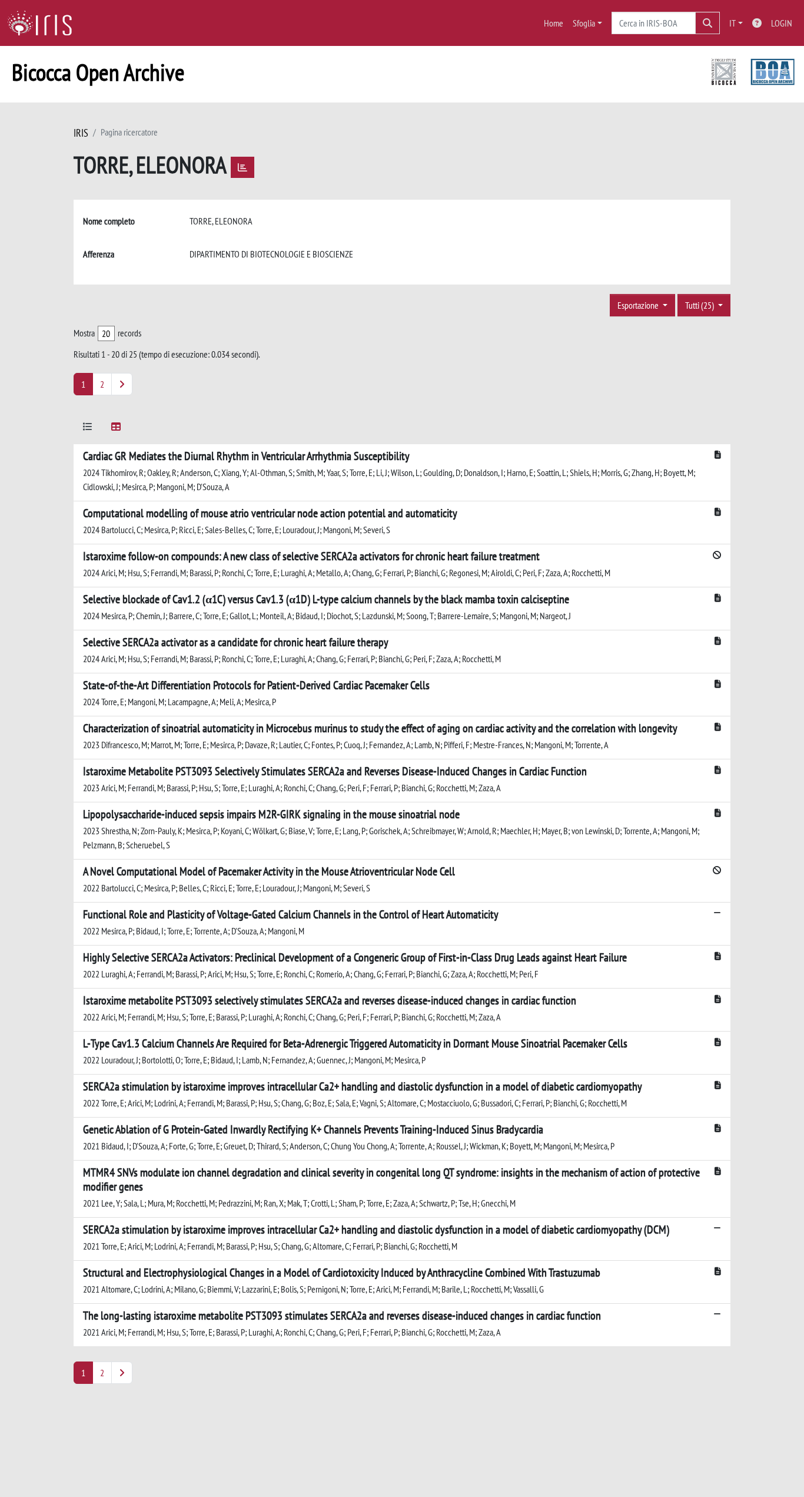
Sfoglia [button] (584, 23)
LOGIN (781, 23)
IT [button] (732, 23)
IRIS (81, 133)
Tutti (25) (700, 305)
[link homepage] (44, 23)
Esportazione (638, 305)
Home (553, 23)
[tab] (88, 428)
